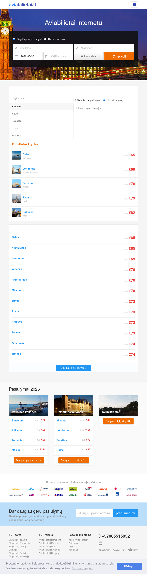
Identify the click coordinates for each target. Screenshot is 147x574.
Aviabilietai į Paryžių (49, 542)
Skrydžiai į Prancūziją (19, 542)
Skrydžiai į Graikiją (18, 552)
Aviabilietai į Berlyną (49, 552)
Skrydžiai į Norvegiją (19, 556)
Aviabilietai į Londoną (49, 549)
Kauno (15, 113)
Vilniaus (16, 106)
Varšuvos (17, 135)
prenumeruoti (125, 513)
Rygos (15, 128)
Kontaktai (73, 549)
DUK (71, 546)
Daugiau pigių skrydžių (73, 367)
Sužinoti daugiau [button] (82, 568)
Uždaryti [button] (129, 566)
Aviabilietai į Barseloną (50, 539)
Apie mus (73, 542)
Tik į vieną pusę (57, 39)
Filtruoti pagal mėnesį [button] (87, 108)
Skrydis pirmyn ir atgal (29, 39)
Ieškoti (121, 56)
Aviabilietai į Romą (48, 546)
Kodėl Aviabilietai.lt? (79, 539)
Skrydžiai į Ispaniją (18, 539)
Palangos (17, 120)
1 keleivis (89, 56)
